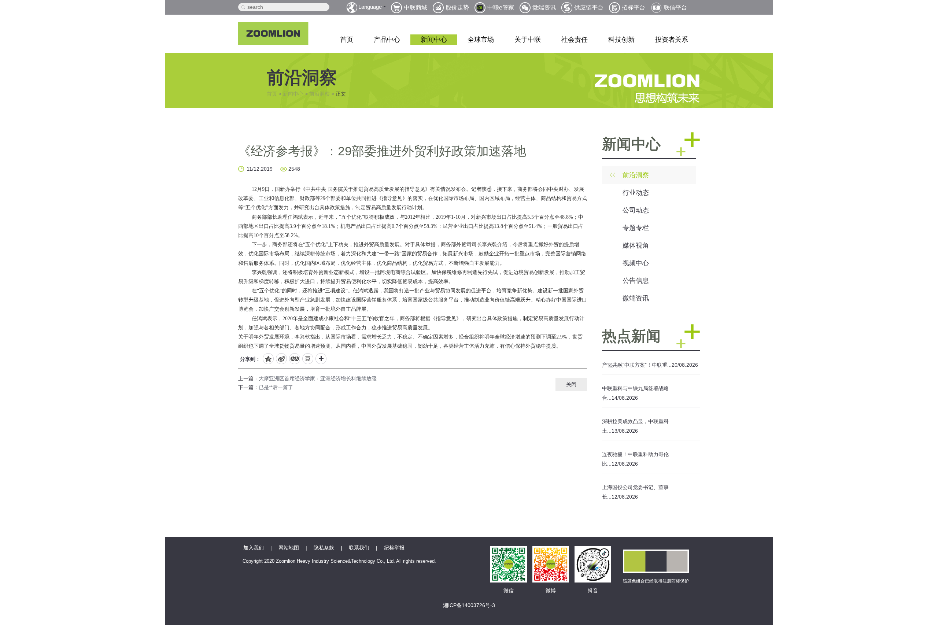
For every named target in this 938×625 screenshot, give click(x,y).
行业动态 (636, 192)
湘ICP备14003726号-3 (469, 605)
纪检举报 (394, 548)
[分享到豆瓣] (307, 358)
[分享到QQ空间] (268, 358)
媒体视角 (636, 245)
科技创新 (621, 39)
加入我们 (253, 548)
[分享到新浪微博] (281, 358)
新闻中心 (434, 39)
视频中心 (636, 263)
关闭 (571, 384)
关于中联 (527, 39)
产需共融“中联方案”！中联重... (637, 365)
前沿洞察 (319, 94)
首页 (346, 39)
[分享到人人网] (294, 358)
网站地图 (288, 548)
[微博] (550, 554)
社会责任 (574, 39)
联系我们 (359, 548)
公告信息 (636, 280)
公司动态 (636, 210)
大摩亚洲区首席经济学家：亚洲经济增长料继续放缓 (318, 378)
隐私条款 (324, 548)
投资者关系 (671, 39)
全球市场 (481, 39)
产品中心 (387, 39)
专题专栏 (636, 228)
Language (370, 7)
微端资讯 (636, 298)
